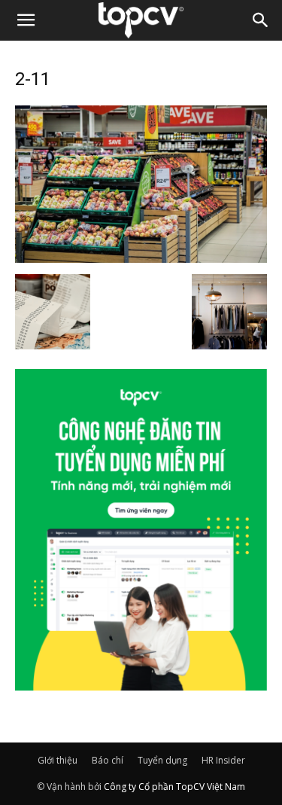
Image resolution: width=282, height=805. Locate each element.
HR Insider (223, 760)
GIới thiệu (57, 760)
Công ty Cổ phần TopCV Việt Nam (174, 786)
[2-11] (141, 258)
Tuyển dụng (162, 760)
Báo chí (107, 760)
